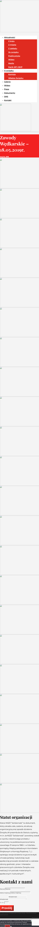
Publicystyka (14, 56)
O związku (9, 71)
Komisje (12, 74)
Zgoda (7, 926)
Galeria (7, 82)
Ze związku (13, 52)
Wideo (11, 60)
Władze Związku (15, 78)
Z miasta (12, 45)
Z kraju (11, 41)
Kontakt (7, 100)
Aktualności (9, 37)
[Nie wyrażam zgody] (11, 926)
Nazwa (2, 889)
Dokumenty (9, 93)
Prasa (6, 89)
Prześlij (7, 908)
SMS (6, 97)
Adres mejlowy (5, 893)
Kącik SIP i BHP (15, 67)
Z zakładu (12, 48)
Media (11, 63)
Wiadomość (4, 899)
